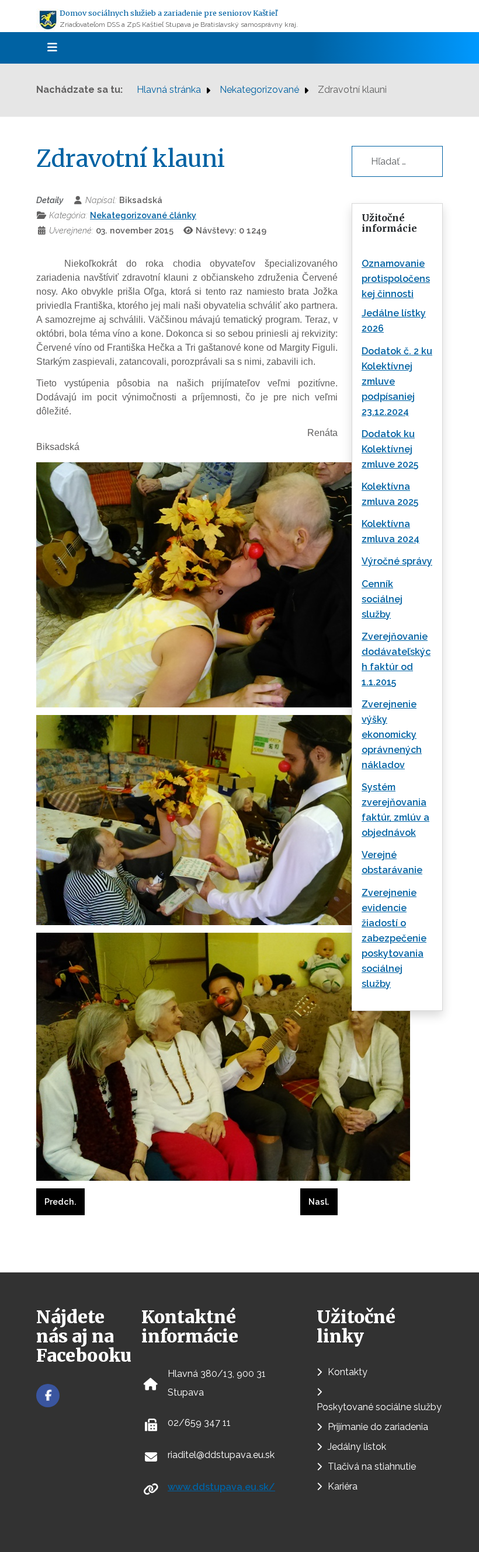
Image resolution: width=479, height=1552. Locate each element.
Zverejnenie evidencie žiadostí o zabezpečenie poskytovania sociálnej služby (394, 938)
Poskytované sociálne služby (379, 1407)
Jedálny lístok (357, 1446)
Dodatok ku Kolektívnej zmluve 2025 (390, 449)
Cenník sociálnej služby (382, 599)
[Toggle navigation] (48, 48)
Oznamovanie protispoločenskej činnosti (396, 278)
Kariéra (342, 1486)
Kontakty (347, 1371)
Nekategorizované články (143, 215)
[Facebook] (48, 1395)
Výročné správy (397, 561)
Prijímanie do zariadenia (378, 1426)
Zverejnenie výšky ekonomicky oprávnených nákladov (392, 734)
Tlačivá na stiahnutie (372, 1466)
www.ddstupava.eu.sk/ (221, 1486)
